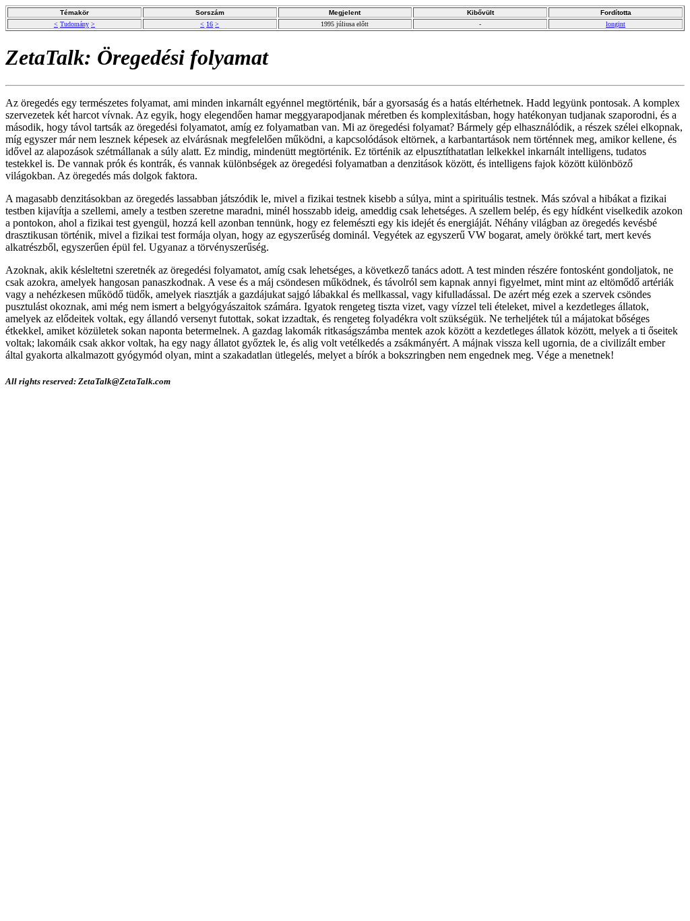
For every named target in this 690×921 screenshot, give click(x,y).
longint (615, 24)
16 (209, 24)
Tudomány (74, 24)
